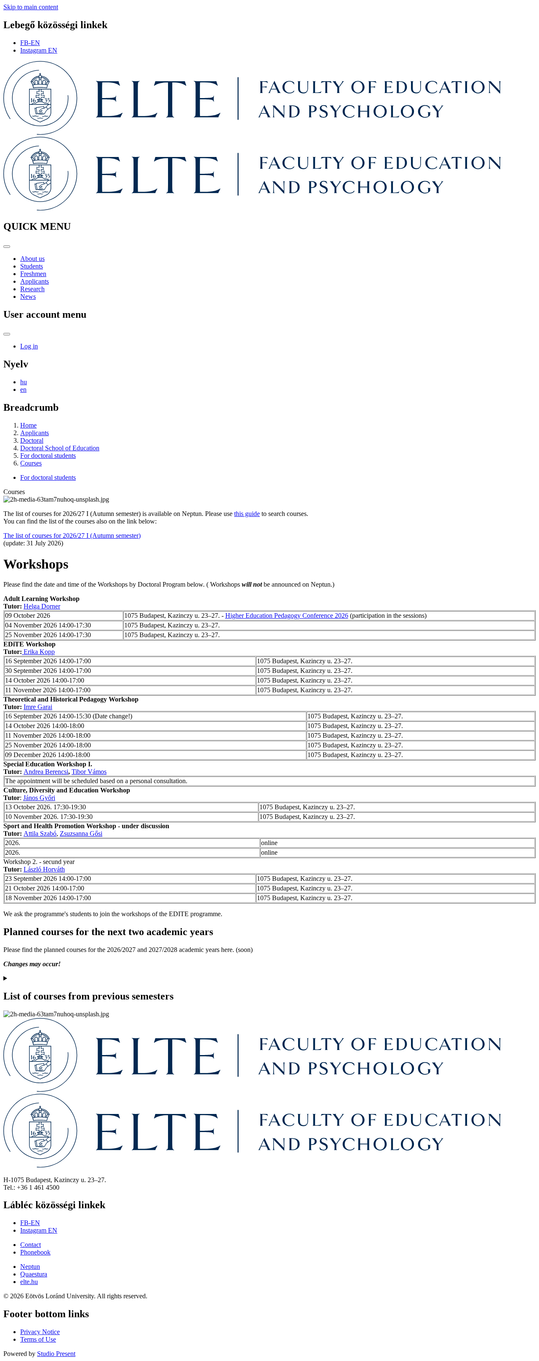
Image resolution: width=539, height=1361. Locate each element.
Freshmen (33, 273)
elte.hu (29, 1281)
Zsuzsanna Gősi (81, 833)
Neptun (30, 1266)
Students (31, 266)
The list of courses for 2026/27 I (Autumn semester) (72, 535)
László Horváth (44, 869)
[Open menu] (6, 246)
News (28, 296)
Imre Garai (38, 706)
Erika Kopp (39, 651)
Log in (29, 346)
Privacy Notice (40, 1331)
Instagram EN (38, 50)
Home (28, 425)
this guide (247, 513)
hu (23, 381)
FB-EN (30, 42)
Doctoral (31, 440)
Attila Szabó (40, 833)
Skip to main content (30, 7)
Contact (30, 1244)
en (23, 389)
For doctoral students (48, 455)
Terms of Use (38, 1339)
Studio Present (56, 1353)
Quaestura (33, 1274)
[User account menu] (6, 334)
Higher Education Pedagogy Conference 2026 (286, 615)
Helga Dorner (42, 606)
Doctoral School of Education (59, 448)
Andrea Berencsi (46, 771)
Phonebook (35, 1252)
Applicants (34, 281)
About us (32, 258)
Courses (31, 463)
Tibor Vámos (89, 771)
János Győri (39, 797)
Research (32, 288)
